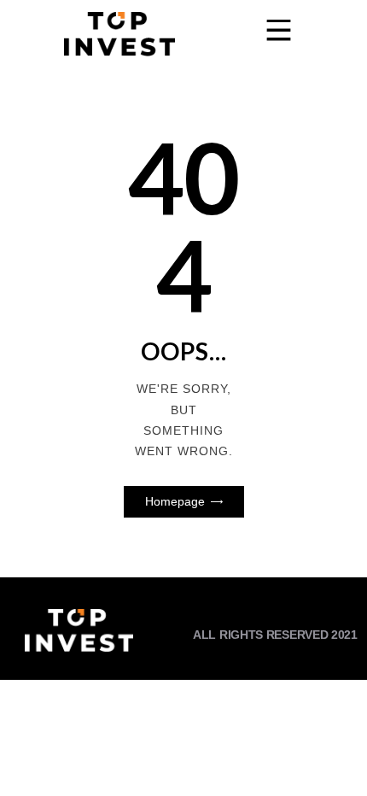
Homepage (175, 501)
